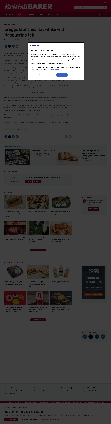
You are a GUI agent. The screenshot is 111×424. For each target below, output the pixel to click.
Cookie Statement (53, 69)
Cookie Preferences (47, 75)
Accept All (62, 75)
